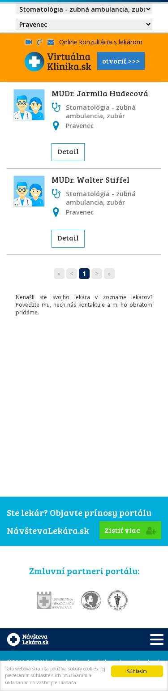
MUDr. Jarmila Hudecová (100, 93)
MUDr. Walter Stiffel (90, 179)
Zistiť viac (123, 530)
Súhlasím (137, 671)
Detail (68, 151)
